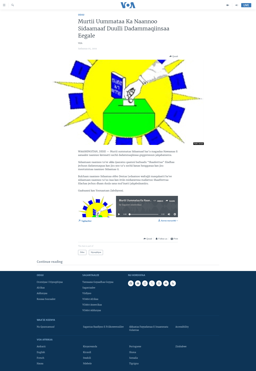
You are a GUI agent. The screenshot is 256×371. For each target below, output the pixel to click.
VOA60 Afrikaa (90, 299)
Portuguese (135, 346)
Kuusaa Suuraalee (46, 299)
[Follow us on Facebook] (131, 283)
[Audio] (236, 5)
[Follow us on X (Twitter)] (152, 283)
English (41, 352)
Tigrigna (134, 363)
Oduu (81, 15)
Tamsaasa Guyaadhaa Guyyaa (97, 282)
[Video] (227, 5)
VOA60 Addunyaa (91, 310)
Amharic (41, 346)
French (40, 357)
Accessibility (182, 327)
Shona (132, 352)
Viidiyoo (86, 293)
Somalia (133, 357)
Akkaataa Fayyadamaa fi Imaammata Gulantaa (148, 328)
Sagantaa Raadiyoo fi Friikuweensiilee (103, 327)
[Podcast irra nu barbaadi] (159, 283)
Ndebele (87, 363)
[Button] (173, 56)
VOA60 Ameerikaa (92, 304)
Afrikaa (41, 287)
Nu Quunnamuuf (46, 327)
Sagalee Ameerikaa (131, 204)
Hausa (40, 363)
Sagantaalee (88, 287)
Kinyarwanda (90, 346)
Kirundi (87, 352)
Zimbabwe (181, 346)
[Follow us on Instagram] (145, 283)
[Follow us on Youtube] (138, 283)
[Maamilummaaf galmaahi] (166, 283)
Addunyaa (42, 293)
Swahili (87, 357)
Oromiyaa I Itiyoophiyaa (50, 282)
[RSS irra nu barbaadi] (173, 283)
